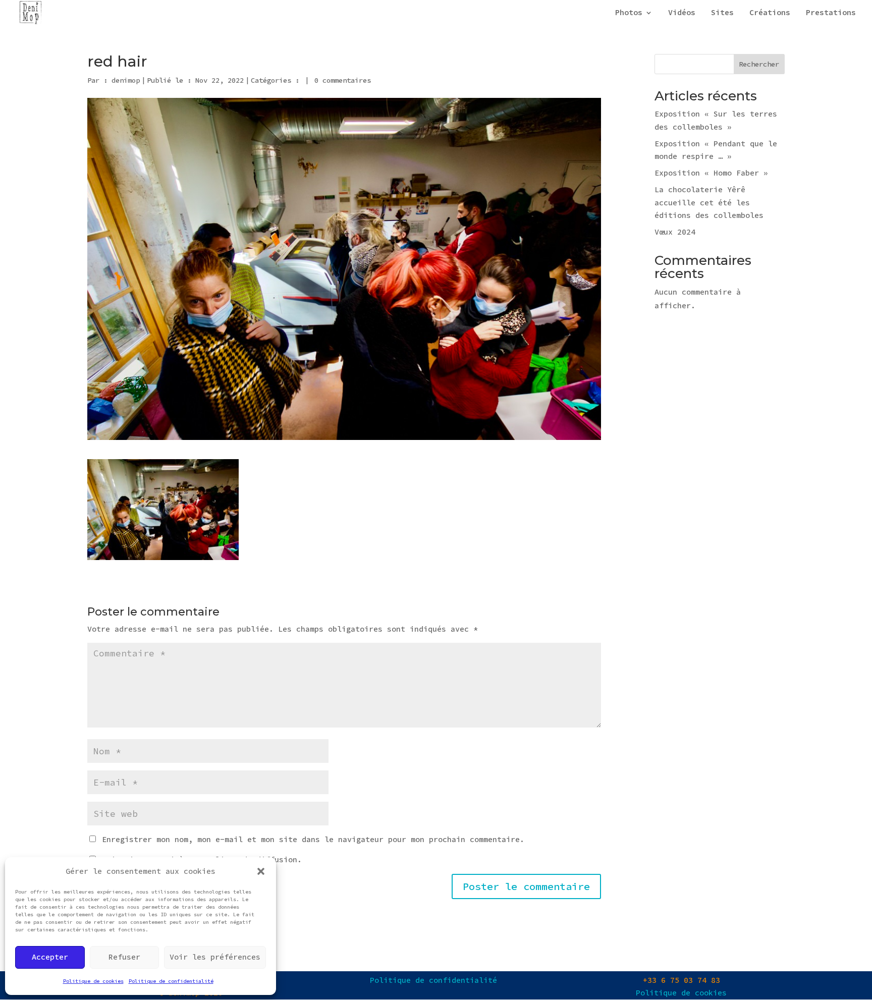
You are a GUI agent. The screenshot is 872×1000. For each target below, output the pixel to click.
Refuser (124, 957)
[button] (261, 871)
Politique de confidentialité (171, 981)
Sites (722, 13)
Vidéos (681, 13)
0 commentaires (342, 80)
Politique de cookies (93, 981)
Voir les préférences (215, 957)
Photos (628, 13)
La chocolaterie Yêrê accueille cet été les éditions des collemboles (709, 202)
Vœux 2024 (675, 232)
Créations (769, 13)
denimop (126, 80)
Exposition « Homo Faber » (711, 173)
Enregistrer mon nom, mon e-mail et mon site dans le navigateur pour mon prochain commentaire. (313, 839)
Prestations (831, 13)
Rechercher (759, 64)
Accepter (50, 957)
